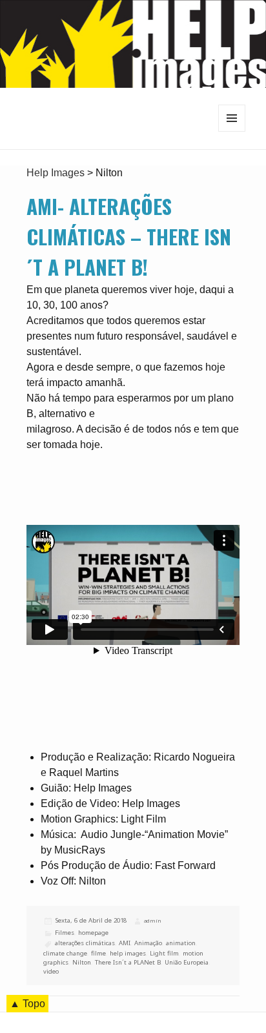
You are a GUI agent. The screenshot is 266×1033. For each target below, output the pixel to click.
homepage (93, 932)
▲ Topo (27, 1003)
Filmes (64, 932)
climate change (65, 953)
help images (128, 953)
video (51, 971)
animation (181, 943)
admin (152, 920)
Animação (148, 943)
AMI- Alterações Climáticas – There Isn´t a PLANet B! (128, 236)
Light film (164, 953)
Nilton (81, 962)
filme (98, 953)
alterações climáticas (85, 943)
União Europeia (187, 962)
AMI (124, 943)
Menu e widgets (232, 131)
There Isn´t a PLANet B (128, 962)
